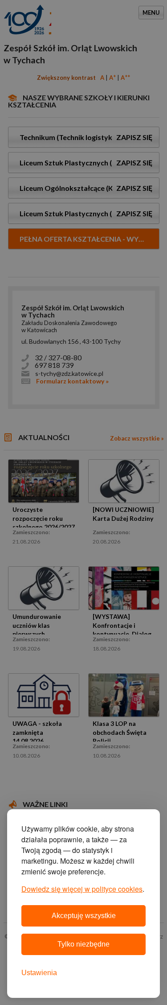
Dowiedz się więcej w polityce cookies (82, 889)
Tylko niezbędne (83, 944)
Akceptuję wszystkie (84, 915)
